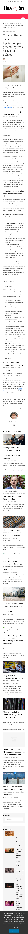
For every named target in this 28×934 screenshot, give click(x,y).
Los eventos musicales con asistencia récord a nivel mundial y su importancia (19, 857)
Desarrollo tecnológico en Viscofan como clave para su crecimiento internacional (14, 752)
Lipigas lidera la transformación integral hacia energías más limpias (14, 678)
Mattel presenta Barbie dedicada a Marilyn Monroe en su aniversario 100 (19, 909)
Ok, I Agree (14, 931)
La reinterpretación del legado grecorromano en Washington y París (20, 874)
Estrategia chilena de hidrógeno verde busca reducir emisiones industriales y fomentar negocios (11, 453)
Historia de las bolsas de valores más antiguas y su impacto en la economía (12, 714)
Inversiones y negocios (9, 31)
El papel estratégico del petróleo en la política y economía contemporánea (12, 532)
